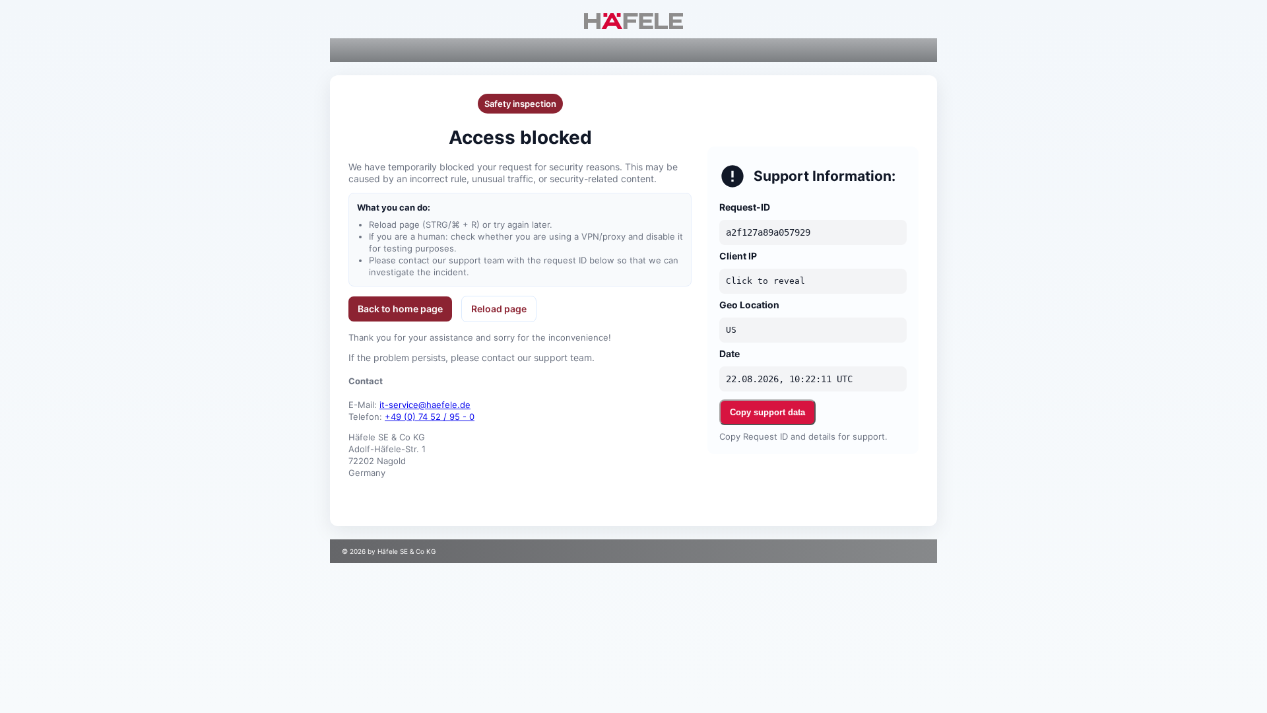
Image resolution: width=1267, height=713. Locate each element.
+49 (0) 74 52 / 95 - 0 (429, 416)
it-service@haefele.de (425, 404)
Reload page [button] (499, 308)
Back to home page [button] (400, 308)
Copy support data (767, 412)
